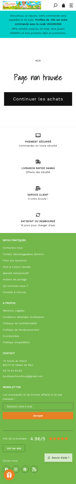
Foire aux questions (15, 260)
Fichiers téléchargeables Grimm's (23, 254)
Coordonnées (11, 336)
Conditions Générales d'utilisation (23, 317)
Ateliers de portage (15, 279)
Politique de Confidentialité (20, 323)
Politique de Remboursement (21, 329)
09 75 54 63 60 (12, 370)
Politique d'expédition (16, 342)
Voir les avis (14, 448)
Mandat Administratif (16, 273)
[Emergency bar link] (38, 24)
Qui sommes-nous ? (15, 285)
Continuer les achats (38, 99)
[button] (71, 5)
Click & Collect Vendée (17, 266)
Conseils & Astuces (14, 292)
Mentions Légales (14, 310)
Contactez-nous (13, 247)
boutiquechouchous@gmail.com (23, 376)
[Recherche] (55, 5)
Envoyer (38, 415)
